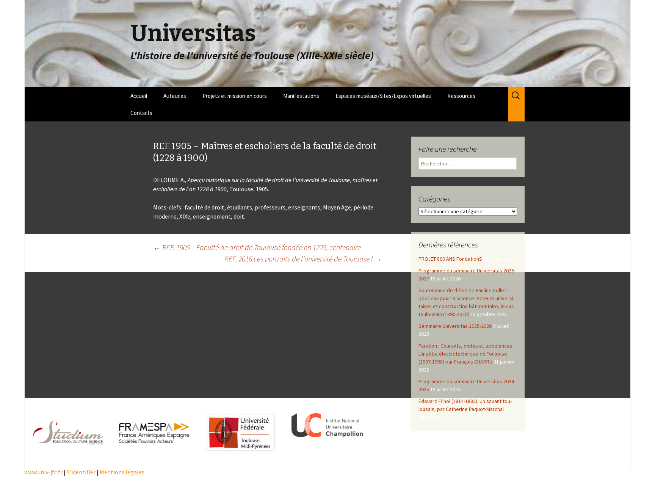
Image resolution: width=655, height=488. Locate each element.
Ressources (461, 95)
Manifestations (301, 95)
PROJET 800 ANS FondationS (450, 258)
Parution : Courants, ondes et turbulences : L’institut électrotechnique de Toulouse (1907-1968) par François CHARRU (466, 353)
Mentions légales (122, 472)
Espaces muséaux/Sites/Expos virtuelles (383, 95)
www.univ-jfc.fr (43, 472)
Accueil (138, 95)
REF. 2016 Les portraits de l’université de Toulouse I (303, 258)
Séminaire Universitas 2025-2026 (455, 326)
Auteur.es (174, 95)
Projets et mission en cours (234, 95)
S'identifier (81, 472)
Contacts (141, 112)
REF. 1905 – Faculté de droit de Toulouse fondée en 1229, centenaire (257, 247)
